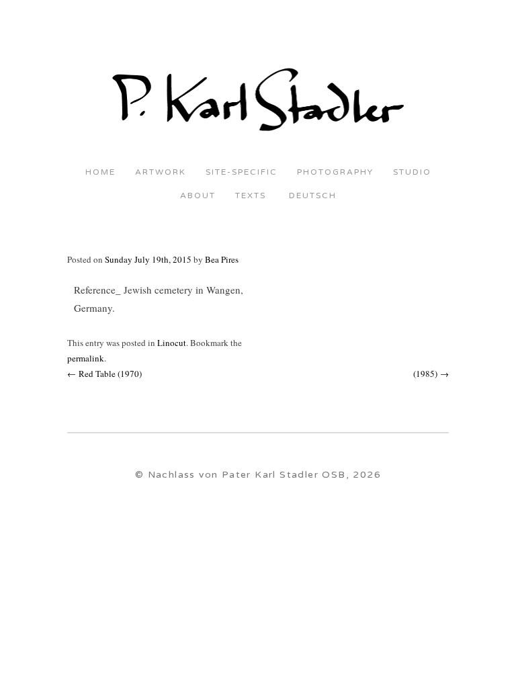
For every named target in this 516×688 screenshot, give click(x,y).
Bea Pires (222, 259)
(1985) (431, 374)
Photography (335, 172)
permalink (85, 358)
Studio (412, 172)
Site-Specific (241, 172)
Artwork (160, 172)
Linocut (171, 343)
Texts (250, 195)
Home (100, 172)
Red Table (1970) (104, 374)
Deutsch (311, 195)
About (198, 195)
